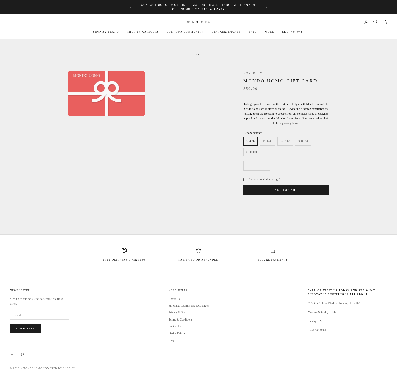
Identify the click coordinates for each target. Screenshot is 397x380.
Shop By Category (143, 31)
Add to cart (286, 189)
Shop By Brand (106, 31)
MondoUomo (254, 73)
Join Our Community (185, 31)
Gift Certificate (226, 31)
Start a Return (177, 333)
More (269, 31)
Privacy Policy (177, 312)
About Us (174, 298)
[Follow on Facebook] (12, 354)
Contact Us (175, 326)
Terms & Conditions (180, 319)
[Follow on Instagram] (23, 354)
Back (198, 55)
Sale (253, 31)
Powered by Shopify (59, 368)
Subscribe (25, 328)
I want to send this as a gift (264, 179)
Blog (171, 340)
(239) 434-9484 (293, 31)
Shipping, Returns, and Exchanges (189, 305)
